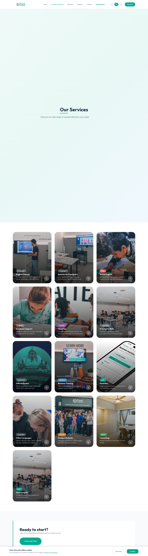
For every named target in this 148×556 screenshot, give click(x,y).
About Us (80, 4)
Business (70, 4)
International (100, 4)
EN (116, 4)
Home (45, 4)
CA (121, 4)
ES (112, 4)
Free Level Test (30, 541)
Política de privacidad (50, 552)
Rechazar (119, 551)
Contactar (130, 4)
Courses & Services (57, 4)
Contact (89, 4)
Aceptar (132, 551)
